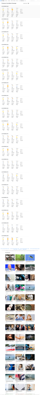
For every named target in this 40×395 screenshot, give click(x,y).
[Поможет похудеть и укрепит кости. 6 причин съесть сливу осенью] (20, 289)
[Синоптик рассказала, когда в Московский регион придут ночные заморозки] (30, 338)
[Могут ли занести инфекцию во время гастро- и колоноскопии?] (10, 368)
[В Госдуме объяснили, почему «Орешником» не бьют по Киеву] (10, 338)
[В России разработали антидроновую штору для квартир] (20, 388)
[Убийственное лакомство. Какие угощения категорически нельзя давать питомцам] (20, 269)
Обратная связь (31, 394)
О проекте (16, 394)
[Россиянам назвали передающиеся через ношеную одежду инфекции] (20, 378)
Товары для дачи (24, 249)
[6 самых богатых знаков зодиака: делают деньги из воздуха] (10, 289)
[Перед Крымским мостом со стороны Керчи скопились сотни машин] (30, 378)
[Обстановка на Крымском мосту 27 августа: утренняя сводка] (20, 348)
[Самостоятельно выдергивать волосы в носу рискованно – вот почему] (30, 319)
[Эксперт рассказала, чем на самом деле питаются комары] (10, 378)
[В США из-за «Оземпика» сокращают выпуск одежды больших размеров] (10, 299)
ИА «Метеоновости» (37, 394)
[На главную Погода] (2, 0)
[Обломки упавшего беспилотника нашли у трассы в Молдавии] (10, 319)
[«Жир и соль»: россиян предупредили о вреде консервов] (30, 309)
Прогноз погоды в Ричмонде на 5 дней (14, 248)
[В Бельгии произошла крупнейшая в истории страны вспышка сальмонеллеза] (20, 338)
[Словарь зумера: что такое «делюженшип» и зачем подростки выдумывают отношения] (30, 368)
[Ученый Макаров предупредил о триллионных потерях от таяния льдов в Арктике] (30, 289)
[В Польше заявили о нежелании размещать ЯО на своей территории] (10, 348)
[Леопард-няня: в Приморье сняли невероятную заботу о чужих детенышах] (20, 259)
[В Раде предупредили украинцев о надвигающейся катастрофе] (30, 259)
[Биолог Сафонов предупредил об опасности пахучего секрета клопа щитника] (20, 368)
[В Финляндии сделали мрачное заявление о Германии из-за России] (10, 388)
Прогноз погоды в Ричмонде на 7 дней (24, 248)
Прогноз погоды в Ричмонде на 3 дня (5, 248)
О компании (3, 394)
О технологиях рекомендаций (26, 394)
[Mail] (0, 0)
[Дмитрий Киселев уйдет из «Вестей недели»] (10, 269)
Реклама (5, 394)
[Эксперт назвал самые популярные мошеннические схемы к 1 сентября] (30, 358)
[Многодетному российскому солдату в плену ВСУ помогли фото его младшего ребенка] (10, 259)
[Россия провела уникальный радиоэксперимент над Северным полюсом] (10, 358)
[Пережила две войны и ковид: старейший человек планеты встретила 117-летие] (20, 299)
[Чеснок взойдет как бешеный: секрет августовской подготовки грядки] (10, 309)
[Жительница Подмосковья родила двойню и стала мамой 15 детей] (30, 299)
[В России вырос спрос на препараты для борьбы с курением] (20, 319)
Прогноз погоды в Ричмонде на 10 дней (34, 248)
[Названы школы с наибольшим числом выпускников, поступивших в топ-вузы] (30, 388)
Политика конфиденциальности (20, 394)
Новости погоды (15, 249)
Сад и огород (19, 249)
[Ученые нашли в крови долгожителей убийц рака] (20, 279)
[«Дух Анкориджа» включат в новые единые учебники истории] (20, 329)
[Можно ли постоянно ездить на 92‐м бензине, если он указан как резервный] (30, 329)
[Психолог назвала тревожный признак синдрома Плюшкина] (20, 309)
